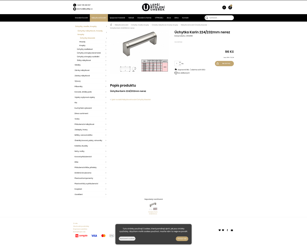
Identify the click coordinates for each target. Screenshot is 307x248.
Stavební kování (81, 18)
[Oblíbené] (220, 230)
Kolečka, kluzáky (81, 146)
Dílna (176, 18)
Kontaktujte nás (79, 232)
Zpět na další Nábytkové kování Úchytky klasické (131, 99)
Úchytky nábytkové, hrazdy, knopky (165, 25)
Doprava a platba (80, 229)
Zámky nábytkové (82, 70)
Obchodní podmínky (81, 226)
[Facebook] (228, 230)
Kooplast (78, 189)
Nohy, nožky (79, 151)
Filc (76, 102)
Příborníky (79, 86)
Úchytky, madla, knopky (140, 25)
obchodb (81, 9)
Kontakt (185, 18)
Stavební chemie (144, 18)
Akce (169, 18)
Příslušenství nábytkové (84, 124)
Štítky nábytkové (84, 60)
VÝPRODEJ (159, 18)
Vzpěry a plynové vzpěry (85, 97)
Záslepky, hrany (81, 129)
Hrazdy (82, 42)
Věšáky (78, 65)
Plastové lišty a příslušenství (86, 183)
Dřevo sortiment (81, 113)
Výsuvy (78, 81)
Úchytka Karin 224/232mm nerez (122, 28)
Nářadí (131, 18)
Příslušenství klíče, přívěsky (86, 167)
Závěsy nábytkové (82, 75)
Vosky (77, 119)
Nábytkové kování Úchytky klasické (194, 25)
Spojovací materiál (117, 18)
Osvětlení (79, 194)
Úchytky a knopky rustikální (88, 56)
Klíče (76, 162)
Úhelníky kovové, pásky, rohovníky (88, 140)
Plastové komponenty (84, 178)
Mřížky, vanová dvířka (83, 135)
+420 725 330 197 (84, 5)
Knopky (82, 45)
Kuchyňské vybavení (83, 108)
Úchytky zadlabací (85, 49)
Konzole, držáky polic (83, 92)
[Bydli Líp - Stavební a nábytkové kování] (111, 25)
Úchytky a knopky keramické (89, 53)
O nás (75, 223)
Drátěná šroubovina (83, 173)
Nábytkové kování (121, 25)
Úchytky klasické (87, 38)
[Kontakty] (232, 230)
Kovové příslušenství (83, 156)
